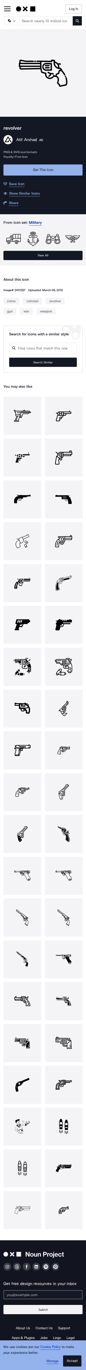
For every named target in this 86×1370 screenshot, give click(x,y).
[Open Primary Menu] (7, 9)
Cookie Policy (50, 1347)
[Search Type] (11, 20)
